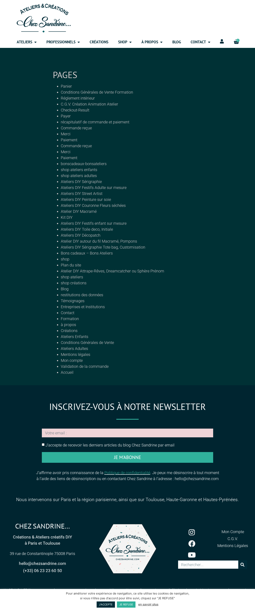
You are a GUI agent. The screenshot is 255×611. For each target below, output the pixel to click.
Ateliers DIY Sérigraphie (81, 181)
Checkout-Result (75, 110)
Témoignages (72, 300)
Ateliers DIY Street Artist (81, 193)
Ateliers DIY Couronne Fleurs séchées (93, 205)
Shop (122, 42)
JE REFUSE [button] (126, 604)
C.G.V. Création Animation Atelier (89, 104)
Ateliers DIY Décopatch (80, 235)
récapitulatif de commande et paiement (95, 122)
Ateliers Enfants (74, 336)
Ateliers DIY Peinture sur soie (86, 199)
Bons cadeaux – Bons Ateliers (87, 253)
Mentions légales (75, 354)
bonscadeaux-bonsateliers (84, 163)
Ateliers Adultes (74, 348)
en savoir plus (148, 604)
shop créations (73, 283)
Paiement (69, 139)
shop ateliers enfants (79, 169)
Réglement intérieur (78, 98)
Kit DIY (67, 217)
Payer (66, 116)
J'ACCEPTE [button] (106, 604)
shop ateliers (72, 277)
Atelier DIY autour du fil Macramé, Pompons (99, 241)
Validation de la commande (85, 366)
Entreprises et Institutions (83, 306)
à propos (68, 324)
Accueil (67, 372)
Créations (99, 42)
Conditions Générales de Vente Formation (97, 92)
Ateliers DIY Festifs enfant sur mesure (94, 223)
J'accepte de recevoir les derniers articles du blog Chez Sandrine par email (110, 445)
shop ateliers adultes (79, 175)
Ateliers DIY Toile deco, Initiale (87, 229)
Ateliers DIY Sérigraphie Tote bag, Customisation (103, 247)
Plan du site (71, 265)
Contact (67, 312)
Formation (70, 318)
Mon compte (72, 360)
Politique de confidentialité (127, 472)
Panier (66, 86)
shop (65, 259)
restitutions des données (82, 294)
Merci (66, 134)
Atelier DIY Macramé (79, 211)
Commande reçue (76, 128)
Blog (176, 42)
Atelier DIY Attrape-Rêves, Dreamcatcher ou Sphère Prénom (112, 271)
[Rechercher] (242, 565)
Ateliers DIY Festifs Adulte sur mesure (94, 187)
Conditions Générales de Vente (87, 342)
